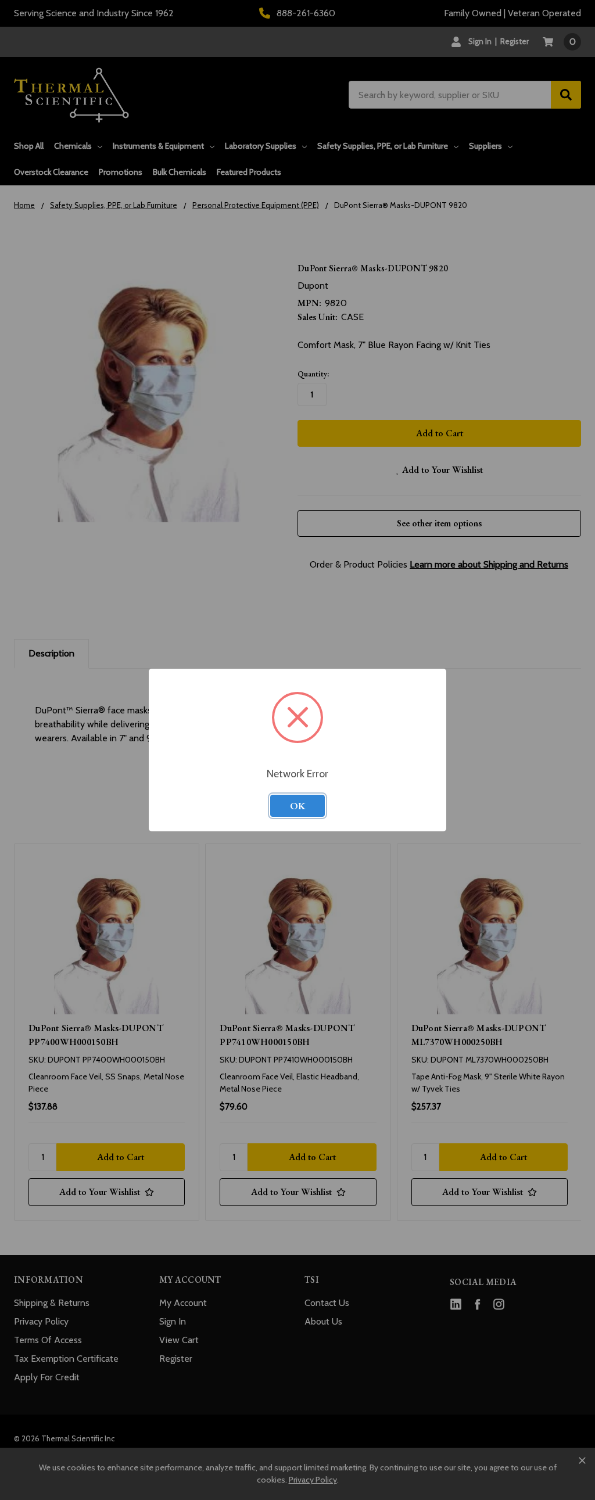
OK (297, 805)
